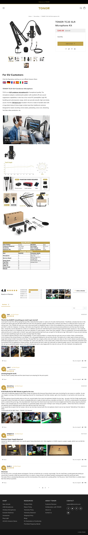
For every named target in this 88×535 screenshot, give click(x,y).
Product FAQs (28, 504)
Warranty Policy (29, 510)
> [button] (48, 487)
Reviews (4, 304)
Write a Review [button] (80, 290)
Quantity (60, 37)
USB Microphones (8, 507)
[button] (10, 59)
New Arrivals (6, 504)
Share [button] (4, 361)
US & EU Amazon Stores (10, 521)
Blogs (25, 518)
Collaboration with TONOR (53, 507)
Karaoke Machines (8, 512)
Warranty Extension (30, 512)
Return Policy (28, 507)
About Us (48, 510)
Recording (36, 16)
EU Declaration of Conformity (32, 521)
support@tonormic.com (74, 504)
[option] (26, 37)
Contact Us (48, 512)
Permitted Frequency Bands (32, 524)
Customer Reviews (50, 504)
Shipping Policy (28, 515)
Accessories (6, 515)
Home (30, 16)
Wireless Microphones (9, 510)
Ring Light (6, 518)
